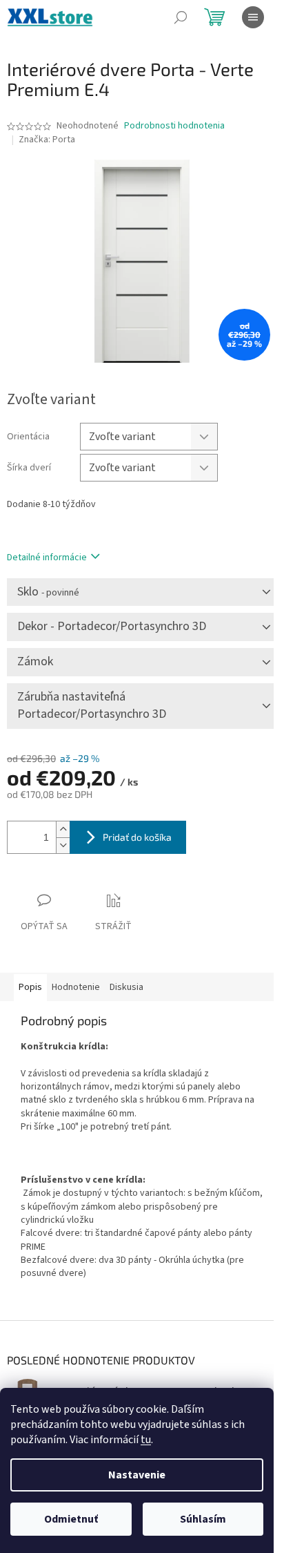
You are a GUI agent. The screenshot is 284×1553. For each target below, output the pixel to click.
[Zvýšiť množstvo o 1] (63, 829)
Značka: (47, 139)
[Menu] (253, 17)
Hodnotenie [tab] (76, 987)
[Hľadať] (180, 17)
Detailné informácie (47, 557)
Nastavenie (136, 1475)
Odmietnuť (71, 1519)
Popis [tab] (30, 987)
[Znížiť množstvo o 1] (63, 845)
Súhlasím (203, 1519)
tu (146, 1439)
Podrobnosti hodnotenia (174, 126)
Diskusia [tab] (126, 987)
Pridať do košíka (137, 837)
